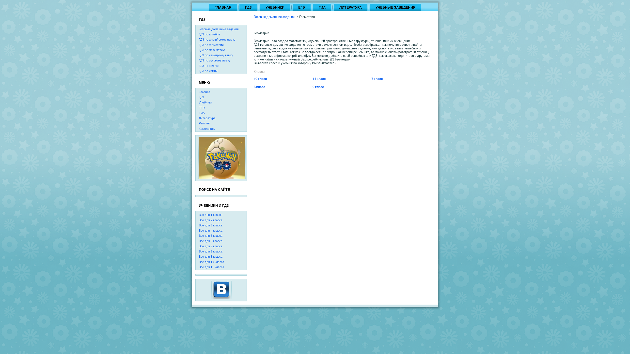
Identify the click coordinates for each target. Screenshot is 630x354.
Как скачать (207, 129)
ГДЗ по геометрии (211, 45)
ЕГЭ (301, 7)
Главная (223, 7)
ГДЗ (248, 7)
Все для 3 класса (210, 225)
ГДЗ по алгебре (209, 34)
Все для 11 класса (211, 267)
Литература (350, 7)
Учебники (275, 7)
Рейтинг (204, 123)
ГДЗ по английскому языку (217, 39)
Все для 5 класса (210, 235)
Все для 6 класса (210, 241)
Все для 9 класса (210, 256)
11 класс (319, 79)
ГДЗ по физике (209, 66)
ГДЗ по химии (208, 71)
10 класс (260, 79)
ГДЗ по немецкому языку (216, 55)
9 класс (318, 87)
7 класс (377, 79)
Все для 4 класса (210, 230)
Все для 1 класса (210, 215)
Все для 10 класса (211, 262)
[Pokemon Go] (222, 158)
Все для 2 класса (210, 220)
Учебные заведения (395, 7)
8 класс (259, 87)
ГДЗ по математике (212, 50)
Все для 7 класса (210, 246)
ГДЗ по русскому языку (214, 60)
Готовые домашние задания (219, 29)
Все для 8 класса (210, 251)
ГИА (322, 7)
